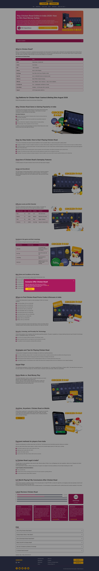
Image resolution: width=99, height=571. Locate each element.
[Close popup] (73, 281)
